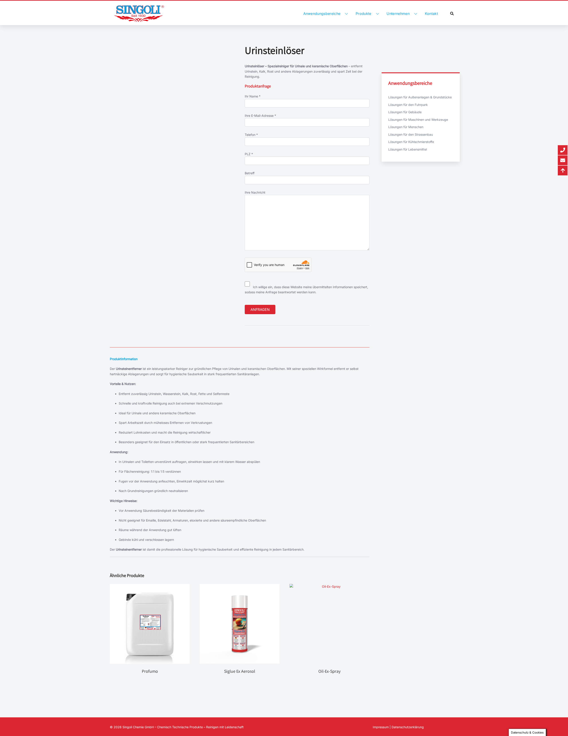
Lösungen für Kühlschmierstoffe (411, 142)
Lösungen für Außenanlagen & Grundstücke (420, 97)
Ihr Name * (252, 96)
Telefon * (251, 135)
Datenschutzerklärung (408, 727)
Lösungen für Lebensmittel (407, 149)
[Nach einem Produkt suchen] (452, 13)
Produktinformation (124, 359)
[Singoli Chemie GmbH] (139, 13)
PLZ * (249, 154)
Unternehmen (398, 13)
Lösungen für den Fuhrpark (408, 105)
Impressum (381, 727)
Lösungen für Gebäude (405, 112)
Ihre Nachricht (255, 192)
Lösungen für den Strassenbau (410, 134)
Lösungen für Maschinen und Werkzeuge (418, 119)
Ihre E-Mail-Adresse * (260, 115)
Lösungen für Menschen (405, 127)
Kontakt (431, 13)
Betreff (249, 173)
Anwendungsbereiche (322, 13)
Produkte (363, 13)
